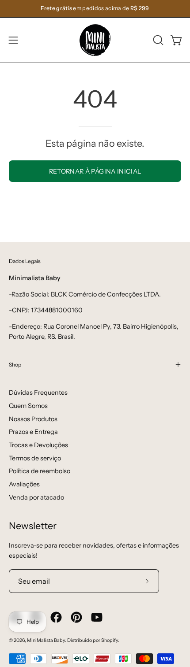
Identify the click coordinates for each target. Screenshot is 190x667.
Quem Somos (28, 406)
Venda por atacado (36, 497)
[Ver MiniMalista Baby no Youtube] (96, 617)
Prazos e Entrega (33, 432)
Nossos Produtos (33, 419)
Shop (15, 364)
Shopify (109, 640)
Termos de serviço (35, 458)
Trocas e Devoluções (38, 445)
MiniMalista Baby (46, 640)
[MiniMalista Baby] (95, 40)
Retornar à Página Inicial (95, 171)
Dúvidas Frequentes (38, 392)
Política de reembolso (39, 471)
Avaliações (24, 484)
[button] (157, 40)
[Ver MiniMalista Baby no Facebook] (56, 617)
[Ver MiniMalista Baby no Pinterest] (76, 617)
